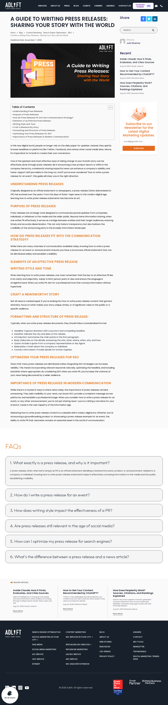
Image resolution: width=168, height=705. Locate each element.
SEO (70, 33)
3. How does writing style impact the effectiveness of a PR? (61, 510)
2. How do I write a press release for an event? (50, 495)
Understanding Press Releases (28, 111)
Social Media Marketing (44, 649)
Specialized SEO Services (78, 644)
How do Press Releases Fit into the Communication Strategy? (43, 117)
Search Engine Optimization (54, 33)
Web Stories (105, 641)
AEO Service (71, 659)
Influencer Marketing (77, 649)
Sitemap (36, 664)
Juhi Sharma (133, 43)
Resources (104, 646)
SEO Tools (138, 641)
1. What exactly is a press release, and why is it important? (60, 462)
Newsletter (138, 646)
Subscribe (139, 148)
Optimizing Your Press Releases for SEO (32, 133)
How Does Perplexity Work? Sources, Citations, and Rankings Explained (136, 86)
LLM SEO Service (73, 654)
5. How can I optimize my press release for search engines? (61, 541)
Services (42, 5)
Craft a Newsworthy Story (26, 127)
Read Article (18, 611)
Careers (98, 5)
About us (104, 637)
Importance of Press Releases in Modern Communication (41, 136)
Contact (138, 637)
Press (67, 5)
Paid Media (37, 644)
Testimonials (139, 651)
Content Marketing (34, 33)
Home (12, 33)
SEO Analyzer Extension (77, 664)
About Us (55, 5)
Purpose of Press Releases (26, 114)
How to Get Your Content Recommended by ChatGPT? (137, 72)
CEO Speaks (105, 651)
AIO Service (37, 654)
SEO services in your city (78, 637)
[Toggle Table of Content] (109, 107)
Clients (86, 5)
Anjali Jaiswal (137, 66)
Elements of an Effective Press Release (32, 121)
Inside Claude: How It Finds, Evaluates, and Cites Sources (137, 60)
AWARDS (137, 632)
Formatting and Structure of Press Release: (34, 130)
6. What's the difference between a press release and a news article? (69, 556)
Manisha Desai (138, 78)
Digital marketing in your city (45, 638)
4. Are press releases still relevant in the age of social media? (62, 525)
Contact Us (125, 5)
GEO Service (38, 659)
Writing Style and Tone (24, 124)
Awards (110, 5)
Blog (76, 5)
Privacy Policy (106, 656)
